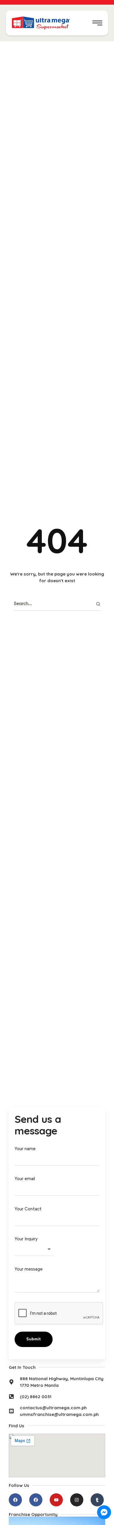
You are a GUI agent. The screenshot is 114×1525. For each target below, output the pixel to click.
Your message (29, 1269)
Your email (25, 1178)
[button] (97, 23)
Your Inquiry (26, 1238)
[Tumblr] (97, 1499)
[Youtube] (56, 1499)
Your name (25, 1148)
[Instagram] (76, 1499)
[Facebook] (15, 1499)
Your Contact (28, 1209)
